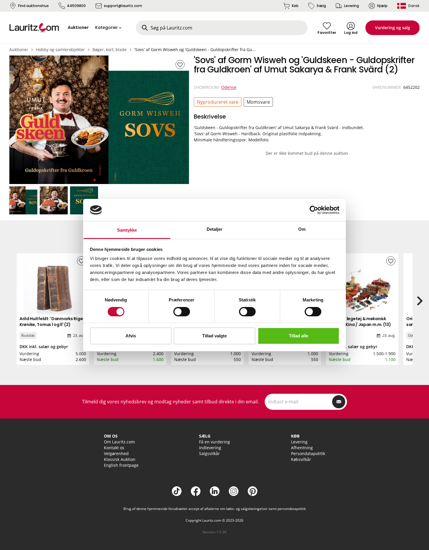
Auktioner (18, 49)
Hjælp (382, 5)
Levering (351, 5)
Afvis (130, 335)
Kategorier (106, 27)
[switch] (181, 311)
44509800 (76, 5)
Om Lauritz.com (119, 442)
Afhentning (302, 447)
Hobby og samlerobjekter (60, 49)
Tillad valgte (214, 335)
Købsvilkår (301, 459)
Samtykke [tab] (127, 230)
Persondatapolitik (308, 453)
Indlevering (210, 447)
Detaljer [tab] (215, 229)
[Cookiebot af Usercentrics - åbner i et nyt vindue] (313, 210)
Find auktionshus (33, 5)
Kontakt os (114, 447)
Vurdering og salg (392, 27)
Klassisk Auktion (119, 459)
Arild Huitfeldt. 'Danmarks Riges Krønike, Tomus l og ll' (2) (52, 321)
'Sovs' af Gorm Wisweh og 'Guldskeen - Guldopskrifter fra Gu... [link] (195, 49)
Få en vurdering (214, 442)
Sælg (321, 5)
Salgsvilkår (209, 453)
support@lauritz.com (123, 5)
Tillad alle (298, 335)
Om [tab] (302, 229)
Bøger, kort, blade (110, 49)
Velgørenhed (116, 453)
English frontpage (121, 465)
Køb (295, 5)
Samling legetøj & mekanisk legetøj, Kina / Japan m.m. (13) (360, 321)
